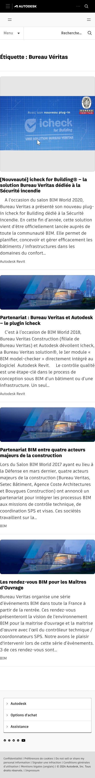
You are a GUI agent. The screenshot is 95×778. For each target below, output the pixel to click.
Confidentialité (13, 759)
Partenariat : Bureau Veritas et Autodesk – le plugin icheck (46, 320)
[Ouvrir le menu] (10, 19)
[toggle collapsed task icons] (78, 6)
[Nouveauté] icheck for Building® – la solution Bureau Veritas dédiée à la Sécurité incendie (43, 185)
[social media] (15, 741)
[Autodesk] (26, 6)
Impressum (32, 770)
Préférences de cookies (38, 759)
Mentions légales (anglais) (37, 766)
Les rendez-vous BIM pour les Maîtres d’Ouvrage (43, 585)
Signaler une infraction (46, 763)
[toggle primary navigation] (10, 6)
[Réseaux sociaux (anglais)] (15, 742)
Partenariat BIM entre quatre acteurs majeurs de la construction (42, 452)
